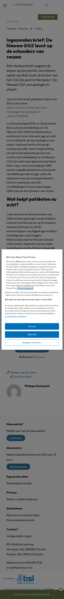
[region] (32, 299)
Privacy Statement (25, 288)
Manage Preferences (31, 343)
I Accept (32, 326)
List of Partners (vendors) (16, 316)
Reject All (32, 334)
